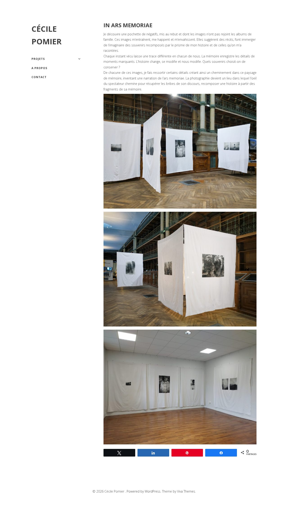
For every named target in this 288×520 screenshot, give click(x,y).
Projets (38, 59)
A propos (39, 68)
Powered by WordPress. (144, 491)
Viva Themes (186, 491)
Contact (39, 77)
